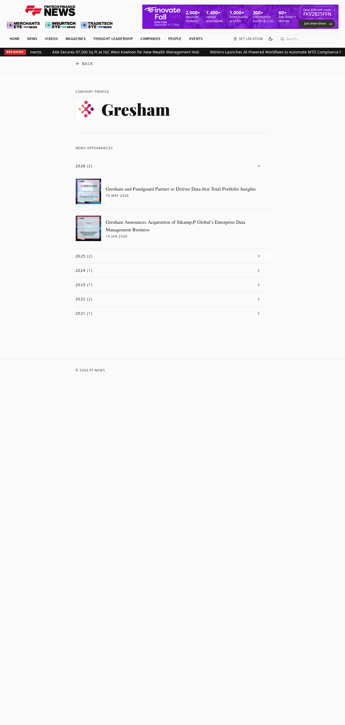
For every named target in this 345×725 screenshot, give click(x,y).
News (32, 39)
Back (87, 63)
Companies (150, 39)
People (175, 39)
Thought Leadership (113, 39)
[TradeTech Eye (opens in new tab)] (96, 25)
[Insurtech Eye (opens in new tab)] (60, 25)
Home (15, 39)
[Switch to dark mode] (270, 39)
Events (196, 39)
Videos (51, 39)
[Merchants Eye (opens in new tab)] (23, 25)
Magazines (75, 39)
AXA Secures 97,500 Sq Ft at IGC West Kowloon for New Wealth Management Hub (119, 52)
